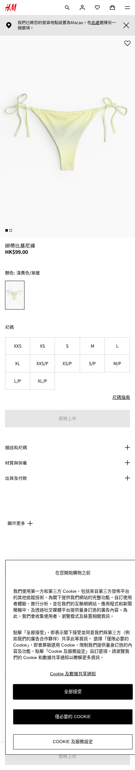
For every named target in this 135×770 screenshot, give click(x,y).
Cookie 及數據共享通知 (73, 673)
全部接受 (73, 691)
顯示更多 (16, 523)
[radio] (14, 295)
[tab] (6, 230)
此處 (95, 22)
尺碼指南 (121, 397)
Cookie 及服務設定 (73, 741)
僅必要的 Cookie (73, 716)
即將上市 (67, 418)
